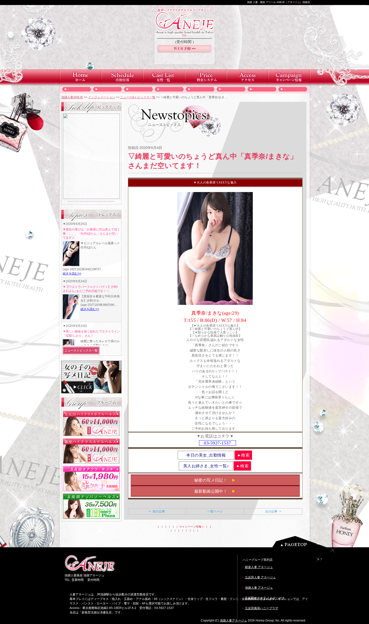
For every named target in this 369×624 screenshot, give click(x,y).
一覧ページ (215, 511)
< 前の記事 (157, 511)
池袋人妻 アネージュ (259, 587)
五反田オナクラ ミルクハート (265, 598)
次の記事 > (273, 511)
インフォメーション (101, 97)
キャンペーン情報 (190, 526)
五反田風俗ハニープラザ (261, 608)
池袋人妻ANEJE (72, 97)
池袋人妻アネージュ (233, 620)
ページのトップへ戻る (300, 541)
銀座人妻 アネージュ (259, 567)
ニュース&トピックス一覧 (137, 97)
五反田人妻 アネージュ (260, 577)
